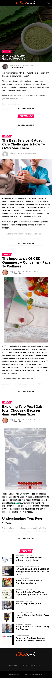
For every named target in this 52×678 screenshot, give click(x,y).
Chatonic (13, 665)
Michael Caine (16, 273)
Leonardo (15, 155)
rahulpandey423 (17, 67)
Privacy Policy (36, 665)
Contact (23, 665)
